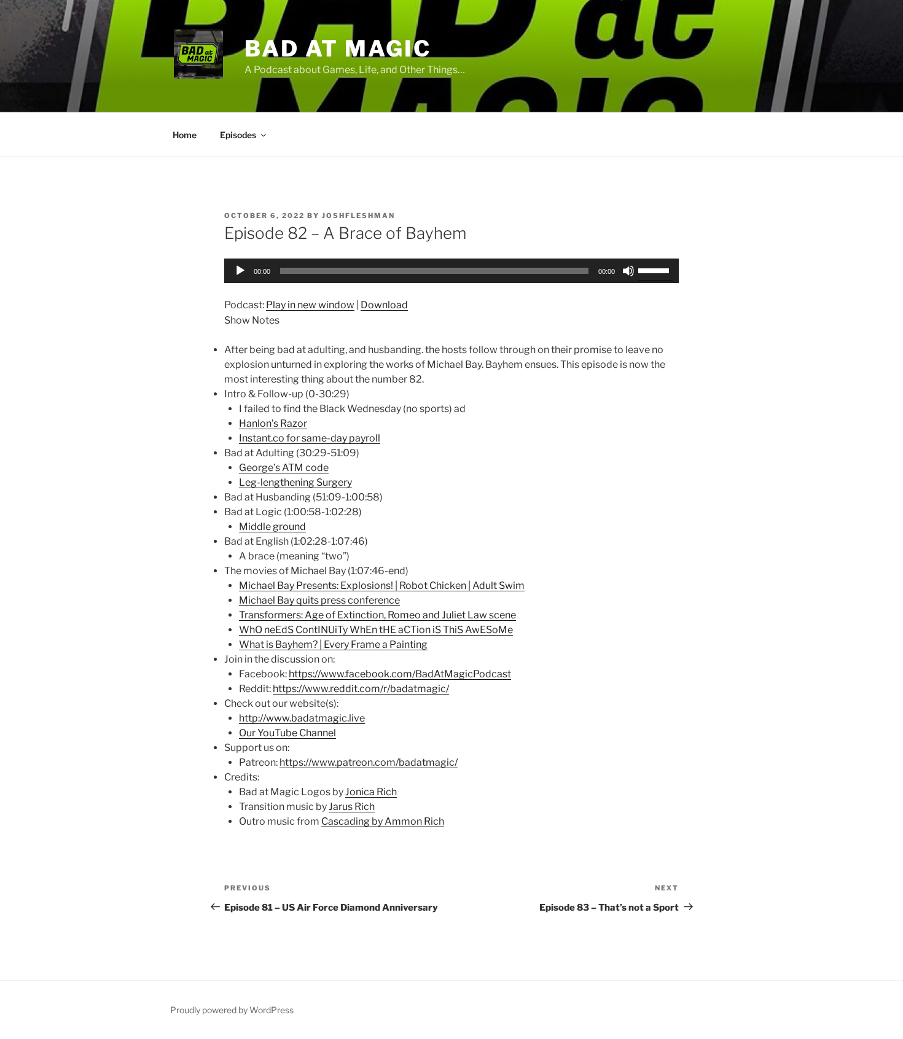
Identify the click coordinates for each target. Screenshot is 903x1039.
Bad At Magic (337, 48)
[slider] (655, 270)
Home (185, 135)
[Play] (240, 271)
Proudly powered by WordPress (232, 1010)
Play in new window (310, 305)
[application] (451, 271)
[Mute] (628, 271)
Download (384, 305)
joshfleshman (358, 215)
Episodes (238, 135)
